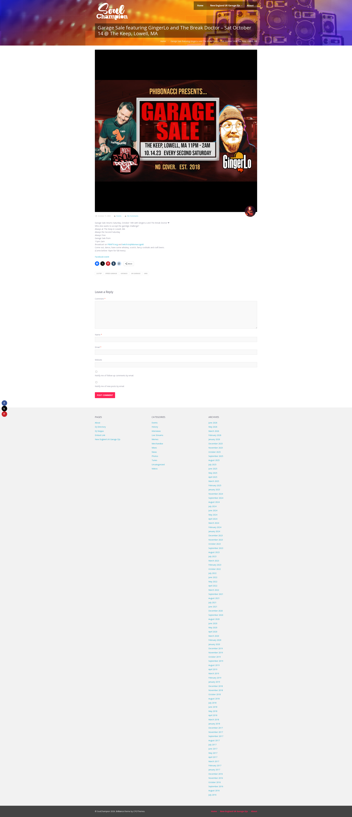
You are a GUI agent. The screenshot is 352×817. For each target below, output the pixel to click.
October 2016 (214, 782)
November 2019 (215, 652)
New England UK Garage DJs (107, 439)
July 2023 (212, 556)
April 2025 (212, 477)
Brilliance (120, 811)
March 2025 (213, 481)
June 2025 (212, 468)
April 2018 (212, 715)
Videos (155, 468)
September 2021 (215, 594)
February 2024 (214, 527)
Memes (155, 439)
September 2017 (215, 736)
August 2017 (214, 740)
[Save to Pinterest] (4, 414)
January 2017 (214, 769)
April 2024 (212, 519)
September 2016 (215, 786)
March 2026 (213, 431)
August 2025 (214, 460)
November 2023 (215, 539)
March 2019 (213, 673)
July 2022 (212, 573)
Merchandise (157, 443)
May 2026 (212, 426)
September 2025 (215, 456)
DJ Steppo (99, 431)
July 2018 (212, 702)
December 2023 (215, 535)
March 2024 (213, 523)
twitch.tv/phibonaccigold (133, 244)
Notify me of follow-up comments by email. (114, 375)
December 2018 (215, 686)
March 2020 (213, 636)
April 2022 (212, 585)
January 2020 (214, 644)
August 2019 (214, 665)
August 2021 (214, 598)
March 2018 (213, 719)
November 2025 (215, 447)
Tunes (154, 460)
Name (98, 334)
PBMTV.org (113, 244)
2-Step (99, 273)
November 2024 (215, 493)
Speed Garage (111, 273)
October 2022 (214, 569)
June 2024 (212, 510)
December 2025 (215, 443)
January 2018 (214, 723)
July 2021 (212, 602)
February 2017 (214, 765)
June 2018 (212, 707)
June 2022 (212, 577)
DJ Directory (100, 426)
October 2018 (214, 694)
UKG (146, 273)
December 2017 (215, 727)
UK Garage (135, 273)
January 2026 (214, 439)
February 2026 (214, 435)
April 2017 (212, 757)
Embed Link (100, 435)
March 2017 (213, 761)
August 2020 (214, 619)
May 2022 (212, 581)
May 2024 (212, 514)
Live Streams (157, 435)
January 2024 (214, 531)
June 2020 (212, 623)
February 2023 (214, 564)
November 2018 (215, 690)
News (154, 452)
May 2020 (212, 627)
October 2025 (214, 452)
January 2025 (214, 489)
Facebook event (102, 256)
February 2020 (214, 640)
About (97, 422)
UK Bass (124, 273)
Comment (100, 298)
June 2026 (212, 422)
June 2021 (212, 606)
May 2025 (212, 473)
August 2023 (214, 552)
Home (163, 41)
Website (98, 359)
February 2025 (214, 485)
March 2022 (213, 590)
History (155, 426)
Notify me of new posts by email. (109, 386)
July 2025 (212, 464)
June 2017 (212, 748)
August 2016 (214, 790)
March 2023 (213, 560)
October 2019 (214, 656)
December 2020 (215, 610)
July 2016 (212, 794)
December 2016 (215, 774)
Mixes (154, 447)
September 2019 (215, 661)
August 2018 (214, 698)
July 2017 (212, 744)
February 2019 (214, 677)
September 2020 (215, 615)
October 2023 (214, 544)
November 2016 (215, 778)
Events (118, 216)
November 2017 (215, 732)
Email (98, 347)
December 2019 (215, 648)
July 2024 (212, 506)
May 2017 (212, 753)
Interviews (156, 431)
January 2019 (214, 682)
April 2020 (212, 631)
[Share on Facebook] (4, 403)
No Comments (132, 216)
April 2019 (212, 669)
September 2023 (215, 548)
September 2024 (215, 498)
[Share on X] (4, 408)
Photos (155, 456)
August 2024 (214, 502)
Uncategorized (158, 464)
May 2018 (212, 711)
